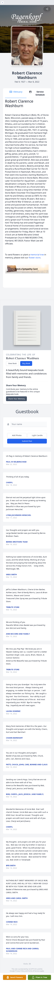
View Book (12, 363)
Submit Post (27, 441)
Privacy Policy (20, 971)
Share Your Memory (16, 398)
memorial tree (37, 254)
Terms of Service (34, 971)
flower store (34, 257)
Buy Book (26, 363)
